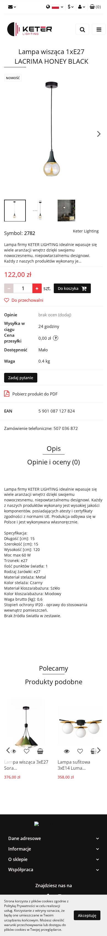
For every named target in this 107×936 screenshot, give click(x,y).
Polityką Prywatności (19, 905)
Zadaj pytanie (20, 377)
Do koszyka (69, 288)
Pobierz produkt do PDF (35, 394)
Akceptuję (87, 915)
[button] (53, 838)
